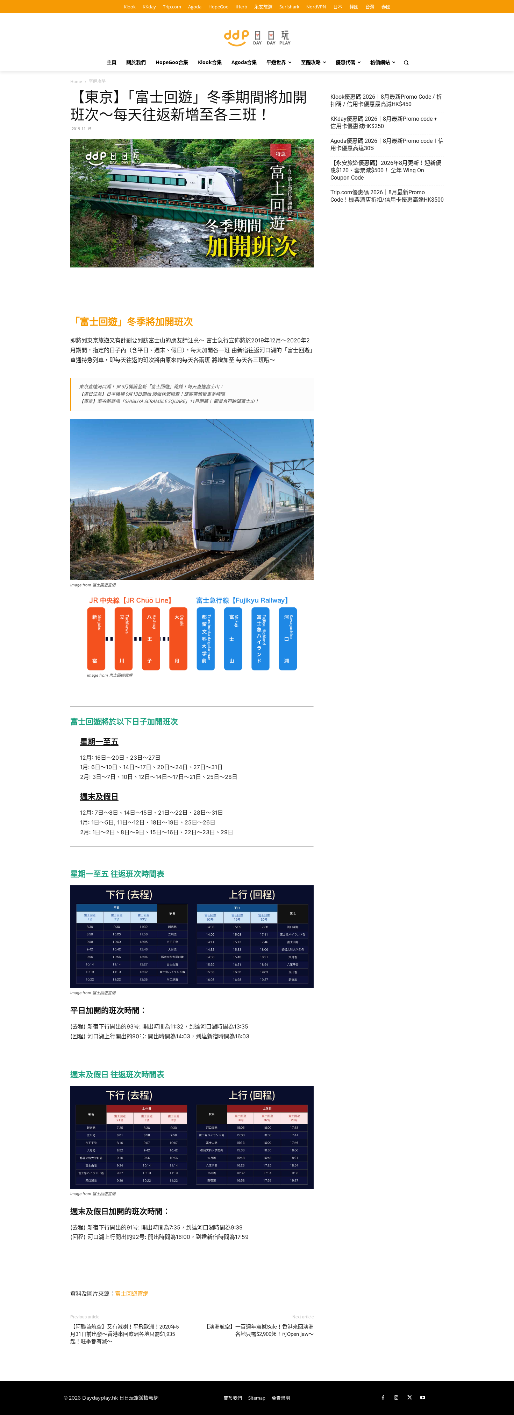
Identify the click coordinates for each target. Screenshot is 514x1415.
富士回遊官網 (132, 1293)
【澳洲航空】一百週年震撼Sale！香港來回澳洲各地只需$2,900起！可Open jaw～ (259, 1330)
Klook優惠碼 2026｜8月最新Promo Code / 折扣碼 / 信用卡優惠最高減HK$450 (386, 100)
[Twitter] (409, 1398)
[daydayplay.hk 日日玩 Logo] (257, 37)
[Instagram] (396, 1398)
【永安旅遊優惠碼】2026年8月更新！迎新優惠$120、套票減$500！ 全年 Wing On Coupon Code (385, 170)
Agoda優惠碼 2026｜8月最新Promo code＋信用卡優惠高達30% (387, 145)
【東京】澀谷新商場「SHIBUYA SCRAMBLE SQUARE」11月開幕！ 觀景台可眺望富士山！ (169, 401)
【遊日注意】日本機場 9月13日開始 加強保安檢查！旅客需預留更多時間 (152, 394)
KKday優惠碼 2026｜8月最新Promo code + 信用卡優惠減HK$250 (383, 123)
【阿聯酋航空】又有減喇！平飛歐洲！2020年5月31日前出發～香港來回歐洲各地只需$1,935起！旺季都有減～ (124, 1334)
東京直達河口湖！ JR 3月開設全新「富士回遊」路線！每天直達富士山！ (151, 386)
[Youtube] (423, 1398)
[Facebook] (383, 1398)
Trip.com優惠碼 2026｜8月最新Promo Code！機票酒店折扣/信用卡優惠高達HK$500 (387, 196)
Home (76, 81)
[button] (406, 62)
